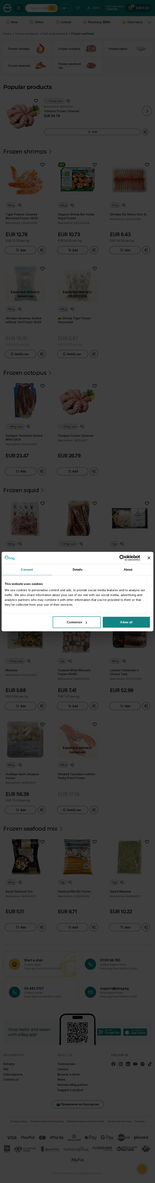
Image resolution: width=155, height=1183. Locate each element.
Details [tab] (78, 569)
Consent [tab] (27, 569)
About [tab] (128, 569)
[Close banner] (149, 557)
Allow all (126, 622)
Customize (74, 622)
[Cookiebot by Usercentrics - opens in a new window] (122, 558)
